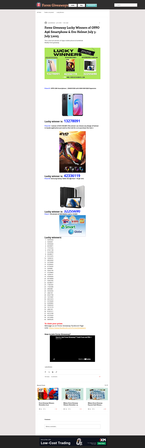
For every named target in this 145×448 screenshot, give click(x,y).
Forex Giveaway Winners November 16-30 (46, 404)
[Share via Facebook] (45, 372)
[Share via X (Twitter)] (49, 372)
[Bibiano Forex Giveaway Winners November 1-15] (72, 394)
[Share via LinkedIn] (52, 372)
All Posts (39, 12)
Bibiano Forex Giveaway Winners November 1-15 (70, 404)
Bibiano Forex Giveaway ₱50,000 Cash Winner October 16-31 (95, 404)
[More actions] (99, 23)
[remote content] (72, 348)
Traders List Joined (49, 12)
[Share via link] (56, 372)
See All (106, 385)
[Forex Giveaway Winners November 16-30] (48, 394)
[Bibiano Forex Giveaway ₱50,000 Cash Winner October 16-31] (97, 394)
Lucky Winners (60, 12)
